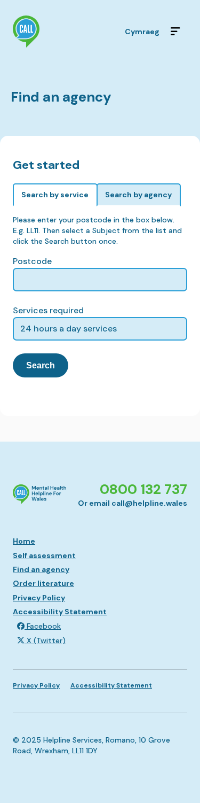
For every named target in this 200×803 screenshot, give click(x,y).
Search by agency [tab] (138, 194)
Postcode (32, 261)
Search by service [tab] (55, 194)
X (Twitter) (45, 640)
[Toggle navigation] (175, 32)
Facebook (43, 626)
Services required (48, 310)
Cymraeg (142, 31)
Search (40, 365)
